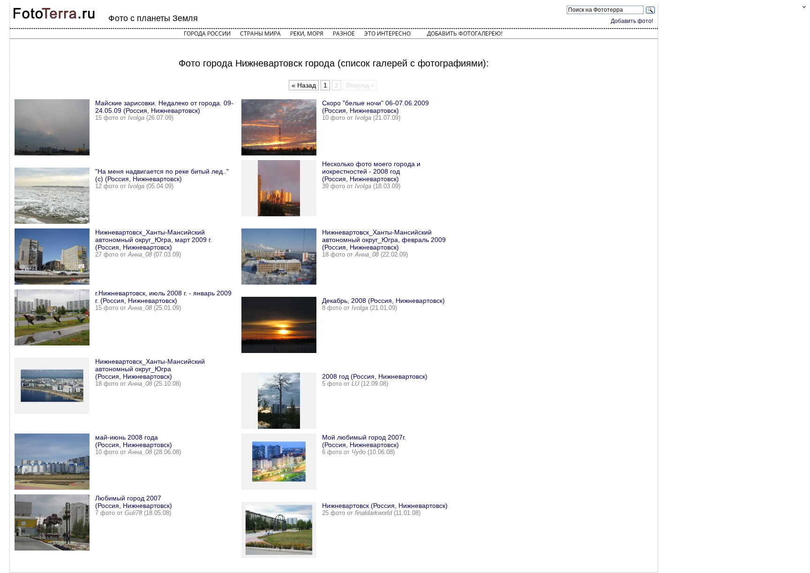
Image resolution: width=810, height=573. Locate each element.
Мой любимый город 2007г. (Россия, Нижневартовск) (364, 440)
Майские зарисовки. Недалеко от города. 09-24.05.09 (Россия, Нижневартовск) (164, 106)
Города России (207, 33)
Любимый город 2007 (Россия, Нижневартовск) (133, 501)
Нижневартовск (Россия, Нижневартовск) (385, 505)
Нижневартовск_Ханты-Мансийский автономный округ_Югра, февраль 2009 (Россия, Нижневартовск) (384, 239)
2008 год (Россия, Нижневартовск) (375, 376)
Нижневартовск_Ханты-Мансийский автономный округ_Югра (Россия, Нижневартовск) (150, 369)
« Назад (304, 85)
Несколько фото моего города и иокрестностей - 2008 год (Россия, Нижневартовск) (371, 171)
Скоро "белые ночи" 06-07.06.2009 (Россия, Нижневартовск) (375, 106)
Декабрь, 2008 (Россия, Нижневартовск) (383, 300)
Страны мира (260, 33)
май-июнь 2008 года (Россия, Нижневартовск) (133, 440)
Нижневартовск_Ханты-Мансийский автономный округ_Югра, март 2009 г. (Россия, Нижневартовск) (153, 239)
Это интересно (387, 33)
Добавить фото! (632, 21)
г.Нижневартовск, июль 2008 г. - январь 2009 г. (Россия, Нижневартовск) (163, 296)
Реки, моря (306, 33)
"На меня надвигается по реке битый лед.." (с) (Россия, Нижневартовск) (162, 175)
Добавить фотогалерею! (464, 33)
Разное (344, 33)
